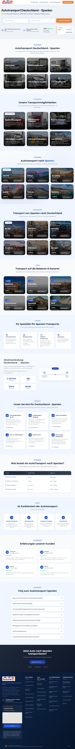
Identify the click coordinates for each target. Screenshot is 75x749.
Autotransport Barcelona (27, 690)
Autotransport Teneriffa (29, 708)
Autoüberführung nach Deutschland (53, 687)
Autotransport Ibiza (28, 717)
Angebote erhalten (68, 2)
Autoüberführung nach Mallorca (53, 692)
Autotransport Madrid (29, 685)
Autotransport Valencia (29, 693)
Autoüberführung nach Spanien (53, 682)
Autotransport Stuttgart (41, 708)
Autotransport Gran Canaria (28, 713)
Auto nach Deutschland (55, 2)
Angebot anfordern (36, 662)
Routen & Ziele (34, 2)
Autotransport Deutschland (39, 684)
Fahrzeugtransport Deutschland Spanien (67, 682)
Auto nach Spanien (43, 2)
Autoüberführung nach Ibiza (54, 705)
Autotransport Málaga (29, 697)
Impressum (65, 703)
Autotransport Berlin (40, 688)
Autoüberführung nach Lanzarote (53, 710)
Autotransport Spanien (29, 681)
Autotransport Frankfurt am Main (41, 700)
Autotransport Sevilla (29, 701)
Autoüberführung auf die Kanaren (53, 702)
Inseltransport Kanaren (67, 699)
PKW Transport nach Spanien (66, 687)
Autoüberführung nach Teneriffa (53, 697)
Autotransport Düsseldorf (39, 705)
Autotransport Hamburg (41, 691)
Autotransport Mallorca (29, 704)
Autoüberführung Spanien (67, 696)
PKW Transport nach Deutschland (66, 692)
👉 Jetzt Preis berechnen (64, 20)
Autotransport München (41, 695)
